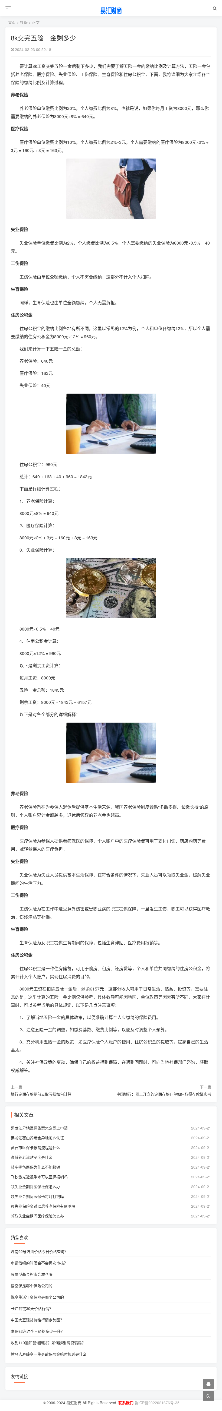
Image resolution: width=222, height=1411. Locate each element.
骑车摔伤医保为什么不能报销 (35, 1167)
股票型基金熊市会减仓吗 (32, 1274)
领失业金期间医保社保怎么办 (35, 1186)
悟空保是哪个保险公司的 (32, 1285)
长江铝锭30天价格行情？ (32, 1308)
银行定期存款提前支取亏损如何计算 (41, 1094)
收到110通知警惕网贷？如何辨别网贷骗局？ (48, 1342)
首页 (12, 22)
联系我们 (125, 1402)
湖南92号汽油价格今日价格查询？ (39, 1251)
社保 (24, 22)
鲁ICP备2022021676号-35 (156, 1402)
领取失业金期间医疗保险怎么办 (37, 1216)
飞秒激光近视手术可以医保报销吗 (39, 1176)
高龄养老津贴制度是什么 (32, 1157)
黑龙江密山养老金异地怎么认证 (37, 1137)
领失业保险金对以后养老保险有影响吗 (43, 1206)
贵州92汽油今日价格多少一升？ (37, 1331)
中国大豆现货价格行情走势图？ (37, 1320)
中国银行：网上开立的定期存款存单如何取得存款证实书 (163, 1094)
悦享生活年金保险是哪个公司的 (37, 1297)
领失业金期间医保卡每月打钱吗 (37, 1196)
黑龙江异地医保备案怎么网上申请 (39, 1128)
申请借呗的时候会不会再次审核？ (39, 1263)
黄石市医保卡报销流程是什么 (35, 1147)
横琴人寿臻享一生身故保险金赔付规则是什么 (49, 1354)
